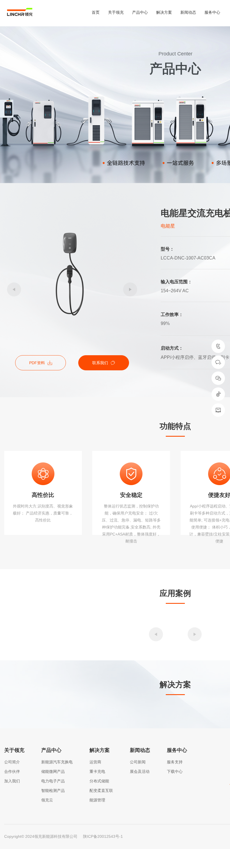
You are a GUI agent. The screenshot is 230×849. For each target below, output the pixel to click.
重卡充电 (97, 771)
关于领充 (116, 12)
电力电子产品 (53, 781)
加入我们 (12, 781)
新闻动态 (188, 12)
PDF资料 (37, 363)
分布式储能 (99, 781)
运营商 (95, 762)
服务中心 (212, 12)
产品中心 (140, 12)
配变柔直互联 (101, 790)
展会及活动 (140, 771)
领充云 (47, 800)
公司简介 (12, 762)
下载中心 (175, 771)
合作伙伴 (12, 771)
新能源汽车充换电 (57, 762)
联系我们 (100, 363)
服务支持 (175, 762)
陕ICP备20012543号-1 (103, 836)
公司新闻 (138, 762)
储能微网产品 (53, 771)
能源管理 (97, 800)
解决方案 (164, 12)
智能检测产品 (53, 790)
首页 (96, 12)
